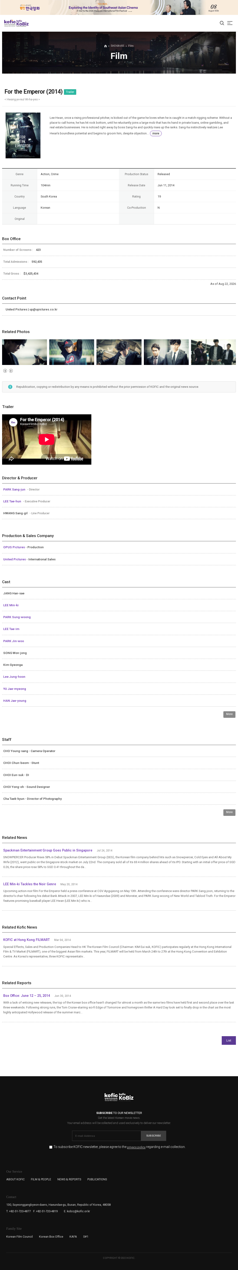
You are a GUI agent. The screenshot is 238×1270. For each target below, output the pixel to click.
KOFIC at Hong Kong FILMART (26, 940)
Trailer (70, 92)
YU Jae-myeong (14, 689)
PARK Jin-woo (13, 641)
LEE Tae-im (11, 629)
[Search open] (222, 23)
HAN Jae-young (14, 700)
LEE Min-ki (11, 605)
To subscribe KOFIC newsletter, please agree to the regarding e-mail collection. (119, 1147)
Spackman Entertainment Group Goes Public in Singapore (47, 850)
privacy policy (136, 1147)
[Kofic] (10, 23)
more (155, 133)
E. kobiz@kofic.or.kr (77, 1211)
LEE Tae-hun (12, 501)
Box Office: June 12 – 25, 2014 (26, 996)
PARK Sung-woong (17, 617)
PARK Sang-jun (14, 489)
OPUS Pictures (14, 547)
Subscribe (153, 1135)
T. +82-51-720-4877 (18, 1211)
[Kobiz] (22, 23)
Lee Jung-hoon (14, 676)
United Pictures (14, 559)
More (229, 714)
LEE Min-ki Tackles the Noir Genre (29, 884)
